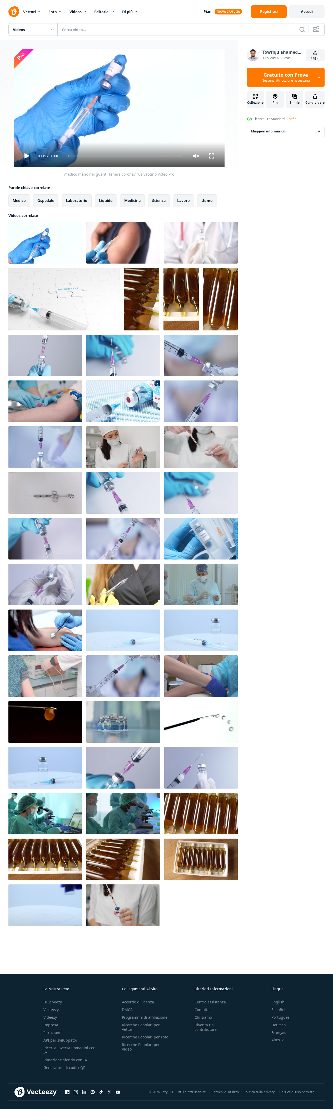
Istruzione (52, 1032)
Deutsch (278, 1024)
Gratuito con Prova (286, 77)
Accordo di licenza (138, 1001)
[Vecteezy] (13, 11)
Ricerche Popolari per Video (141, 1047)
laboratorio (76, 200)
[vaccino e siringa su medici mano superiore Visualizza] (201, 539)
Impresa (50, 1024)
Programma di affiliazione (144, 1017)
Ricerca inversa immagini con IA (69, 1050)
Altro (275, 1040)
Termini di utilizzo (225, 1092)
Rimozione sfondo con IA (65, 1059)
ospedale (45, 200)
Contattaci (203, 1009)
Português (280, 1017)
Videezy (50, 1017)
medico (19, 200)
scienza (159, 200)
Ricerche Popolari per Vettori (141, 1027)
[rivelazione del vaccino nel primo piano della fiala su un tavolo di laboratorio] (123, 722)
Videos (75, 11)
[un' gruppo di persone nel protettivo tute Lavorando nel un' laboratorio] (45, 813)
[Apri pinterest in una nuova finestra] (93, 1092)
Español (278, 1009)
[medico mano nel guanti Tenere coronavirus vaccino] (45, 243)
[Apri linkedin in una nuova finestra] (84, 1092)
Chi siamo (203, 1017)
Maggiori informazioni (268, 131)
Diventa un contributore (206, 1027)
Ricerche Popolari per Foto (145, 1036)
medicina (132, 200)
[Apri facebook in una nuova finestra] (67, 1092)
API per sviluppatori (60, 1040)
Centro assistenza (210, 1001)
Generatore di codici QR (64, 1067)
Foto (52, 11)
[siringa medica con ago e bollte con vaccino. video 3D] (123, 401)
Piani (207, 11)
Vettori (29, 11)
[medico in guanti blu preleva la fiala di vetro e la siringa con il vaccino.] (123, 630)
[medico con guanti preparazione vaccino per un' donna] (45, 630)
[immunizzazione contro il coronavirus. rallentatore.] (45, 905)
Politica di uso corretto (297, 1092)
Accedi (307, 11)
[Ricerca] (302, 29)
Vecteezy (51, 1009)
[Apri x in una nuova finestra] (109, 1092)
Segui (315, 58)
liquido (106, 200)
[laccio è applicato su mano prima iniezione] (201, 676)
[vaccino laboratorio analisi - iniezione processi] (45, 676)
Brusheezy (52, 1001)
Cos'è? (291, 119)
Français (278, 1032)
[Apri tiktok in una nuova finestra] (101, 1092)
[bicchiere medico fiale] (201, 813)
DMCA (127, 1009)
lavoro (183, 200)
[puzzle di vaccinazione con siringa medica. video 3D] (64, 299)
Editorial (102, 11)
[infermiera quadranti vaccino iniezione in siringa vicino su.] (201, 447)
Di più (127, 11)
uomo (207, 200)
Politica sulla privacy (259, 1092)
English (278, 1001)
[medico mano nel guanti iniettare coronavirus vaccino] (123, 243)
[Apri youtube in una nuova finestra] (118, 1092)
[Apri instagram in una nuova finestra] (76, 1092)
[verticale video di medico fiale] (141, 299)
